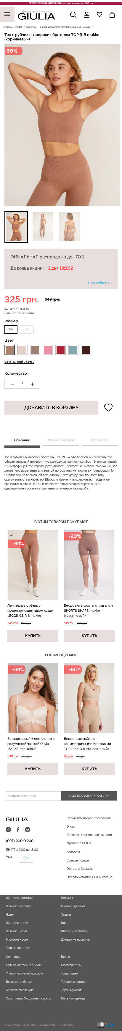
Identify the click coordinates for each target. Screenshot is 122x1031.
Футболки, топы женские (24, 965)
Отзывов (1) (99, 440)
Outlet (19, 27)
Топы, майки (69, 973)
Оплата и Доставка (80, 868)
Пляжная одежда (73, 998)
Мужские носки (17, 939)
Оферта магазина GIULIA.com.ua (89, 877)
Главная (8, 27)
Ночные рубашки (73, 906)
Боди (64, 923)
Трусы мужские (72, 990)
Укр (9, 857)
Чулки (10, 914)
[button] (16, 227)
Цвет (9, 340)
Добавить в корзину (51, 407)
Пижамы (67, 898)
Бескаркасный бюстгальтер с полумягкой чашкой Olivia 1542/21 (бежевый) (30, 744)
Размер (11, 321)
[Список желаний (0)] (99, 14)
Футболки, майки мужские (24, 973)
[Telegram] (27, 830)
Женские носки (17, 923)
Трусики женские (73, 981)
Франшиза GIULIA (79, 843)
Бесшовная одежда (19, 990)
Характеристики (61, 440)
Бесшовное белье (19, 981)
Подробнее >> (100, 283)
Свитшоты (13, 956)
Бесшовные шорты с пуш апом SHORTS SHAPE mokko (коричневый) (88, 611)
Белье (65, 956)
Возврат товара (78, 860)
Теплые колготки (18, 948)
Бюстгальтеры (71, 965)
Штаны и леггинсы (74, 931)
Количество (15, 373)
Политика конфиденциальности (89, 835)
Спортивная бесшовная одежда (28, 998)
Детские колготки (18, 906)
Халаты (66, 914)
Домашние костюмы (75, 939)
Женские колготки (19, 898)
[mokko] (9, 350)
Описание (22, 440)
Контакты (73, 852)
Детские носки (16, 931)
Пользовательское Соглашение (89, 818)
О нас (71, 826)
